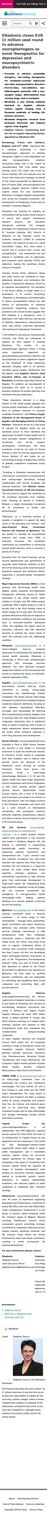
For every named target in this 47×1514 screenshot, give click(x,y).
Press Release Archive (27, 1498)
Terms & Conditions (35, 1504)
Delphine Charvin (13, 1310)
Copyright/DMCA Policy (15, 1509)
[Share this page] (43, 23)
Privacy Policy (36, 1509)
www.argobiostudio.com (25, 682)
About (12, 1498)
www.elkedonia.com (26, 645)
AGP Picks (7, 4)
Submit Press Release (13, 1504)
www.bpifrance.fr (22, 910)
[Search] (30, 23)
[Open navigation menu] (4, 23)
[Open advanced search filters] (36, 23)
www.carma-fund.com (31, 1076)
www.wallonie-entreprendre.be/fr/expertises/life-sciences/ (23, 831)
